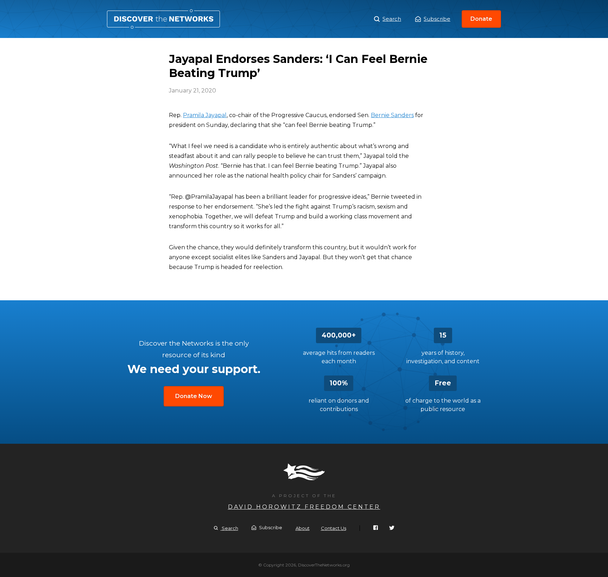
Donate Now (193, 396)
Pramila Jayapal (205, 115)
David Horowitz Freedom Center (304, 507)
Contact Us (333, 528)
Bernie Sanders (392, 115)
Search (391, 18)
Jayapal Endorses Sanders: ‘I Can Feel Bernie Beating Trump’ (163, 19)
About (303, 528)
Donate (481, 18)
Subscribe (437, 18)
